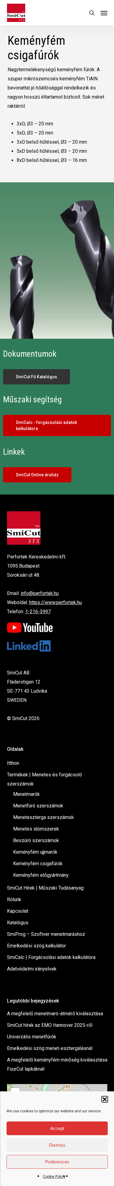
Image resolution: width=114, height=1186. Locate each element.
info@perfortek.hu (40, 593)
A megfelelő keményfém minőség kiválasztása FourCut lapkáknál (57, 1064)
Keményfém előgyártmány (41, 875)
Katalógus (17, 922)
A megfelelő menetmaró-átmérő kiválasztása (55, 1013)
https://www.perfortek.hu (55, 602)
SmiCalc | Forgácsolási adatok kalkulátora (51, 957)
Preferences (57, 1161)
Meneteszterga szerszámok (43, 817)
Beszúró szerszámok (36, 840)
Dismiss (57, 1145)
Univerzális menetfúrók (31, 1037)
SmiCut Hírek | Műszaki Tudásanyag (45, 888)
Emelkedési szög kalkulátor (36, 946)
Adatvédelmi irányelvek (32, 969)
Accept (57, 1128)
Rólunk (14, 899)
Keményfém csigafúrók (38, 863)
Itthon (13, 763)
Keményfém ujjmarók (35, 852)
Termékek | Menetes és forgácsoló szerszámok (44, 779)
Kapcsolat (17, 911)
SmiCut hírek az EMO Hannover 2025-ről (49, 1025)
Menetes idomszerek (36, 829)
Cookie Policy (54, 1176)
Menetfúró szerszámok (38, 806)
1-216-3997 (38, 611)
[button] (105, 1099)
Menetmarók (26, 794)
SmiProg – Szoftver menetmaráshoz (46, 934)
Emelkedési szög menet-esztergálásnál (49, 1048)
